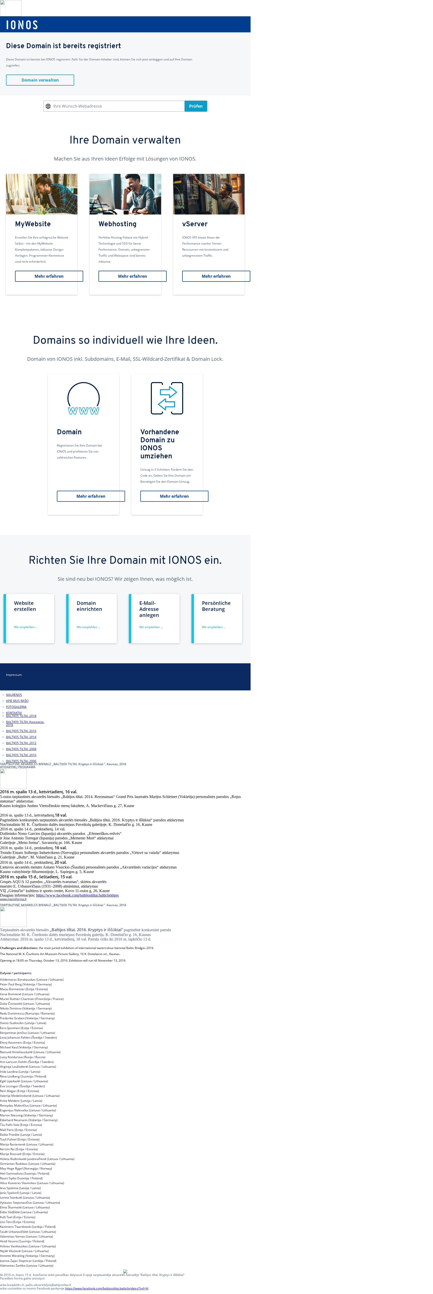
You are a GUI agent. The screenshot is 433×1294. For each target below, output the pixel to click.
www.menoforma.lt (13, 899)
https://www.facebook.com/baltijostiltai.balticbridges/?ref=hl (106, 1288)
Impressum (14, 675)
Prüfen (196, 106)
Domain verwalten (40, 80)
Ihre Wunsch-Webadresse (77, 106)
